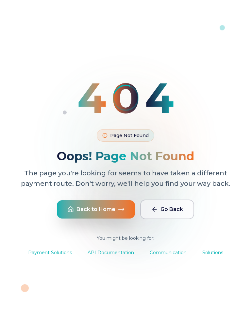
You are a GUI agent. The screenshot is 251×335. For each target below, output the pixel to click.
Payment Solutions (50, 253)
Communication (168, 253)
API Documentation (111, 253)
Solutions (212, 253)
